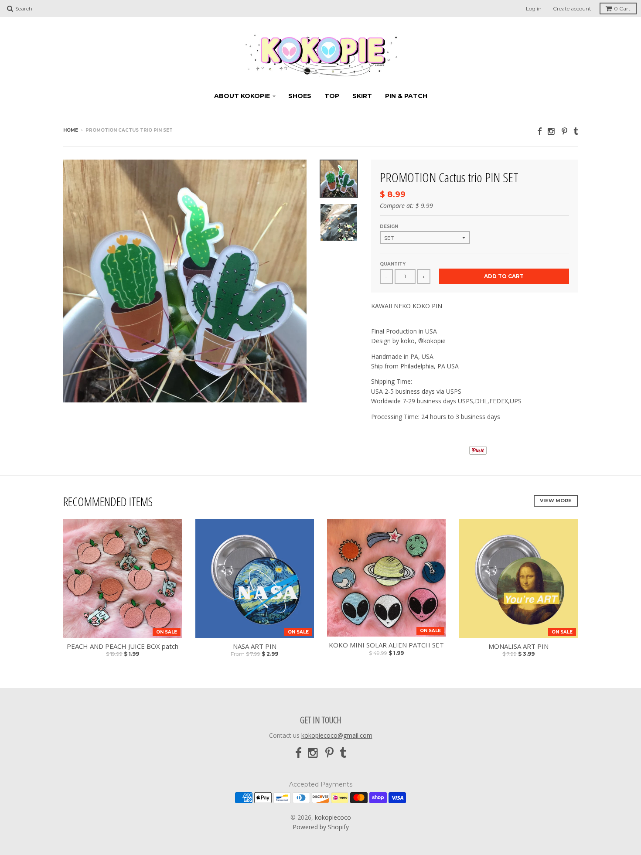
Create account (572, 8)
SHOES (299, 96)
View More (556, 500)
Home (70, 130)
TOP (331, 96)
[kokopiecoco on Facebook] (539, 131)
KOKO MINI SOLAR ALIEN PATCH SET (386, 645)
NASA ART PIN (254, 646)
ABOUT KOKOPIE (242, 96)
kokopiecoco (333, 817)
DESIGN (389, 226)
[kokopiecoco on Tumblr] (575, 131)
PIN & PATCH (406, 96)
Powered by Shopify (321, 827)
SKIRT (362, 96)
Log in (534, 8)
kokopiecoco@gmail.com (336, 735)
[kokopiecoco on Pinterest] (564, 131)
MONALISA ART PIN (518, 646)
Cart (622, 8)
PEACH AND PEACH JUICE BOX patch (122, 646)
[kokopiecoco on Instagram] (552, 131)
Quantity (393, 264)
